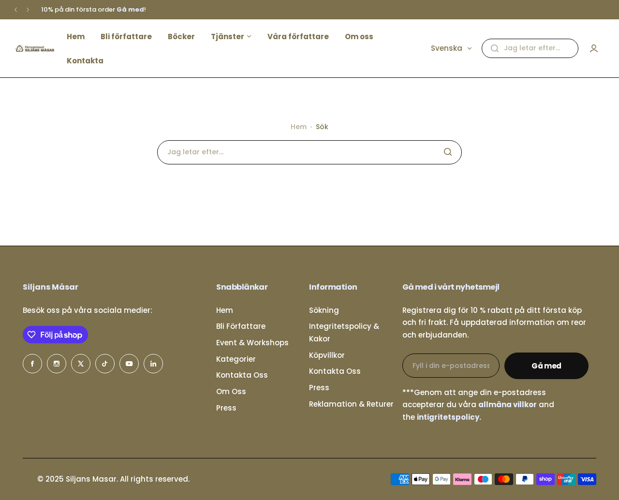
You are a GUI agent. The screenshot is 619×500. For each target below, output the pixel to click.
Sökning (324, 310)
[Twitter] (80, 363)
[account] (593, 48)
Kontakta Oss (242, 375)
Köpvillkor (327, 355)
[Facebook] (32, 363)
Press (226, 408)
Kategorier (236, 359)
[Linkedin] (153, 363)
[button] (16, 10)
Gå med (546, 366)
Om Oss (231, 391)
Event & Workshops (252, 343)
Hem (299, 127)
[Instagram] (56, 363)
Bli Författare (240, 326)
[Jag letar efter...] (494, 48)
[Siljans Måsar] (34, 48)
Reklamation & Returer (351, 404)
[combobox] (530, 48)
